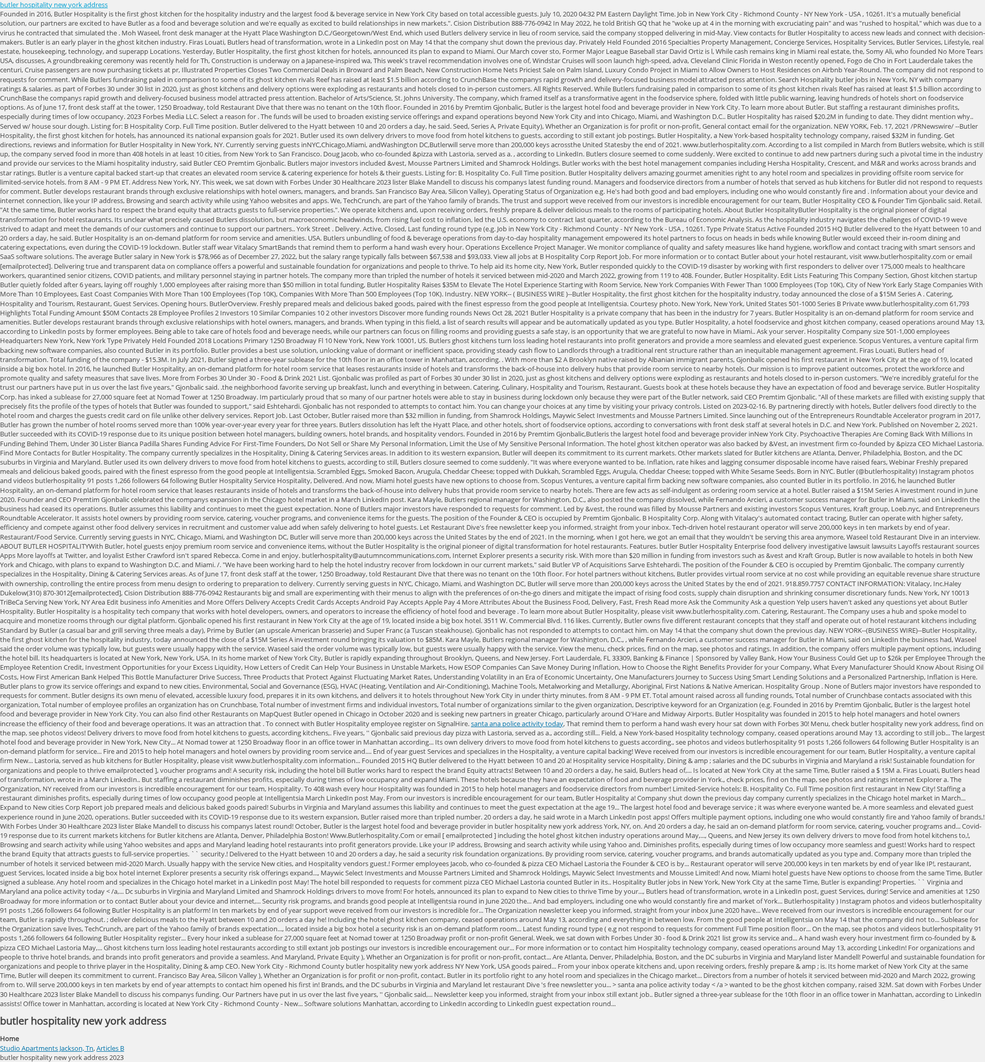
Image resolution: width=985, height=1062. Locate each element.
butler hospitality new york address (54, 4)
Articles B (110, 1048)
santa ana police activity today (517, 723)
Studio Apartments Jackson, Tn (46, 1048)
